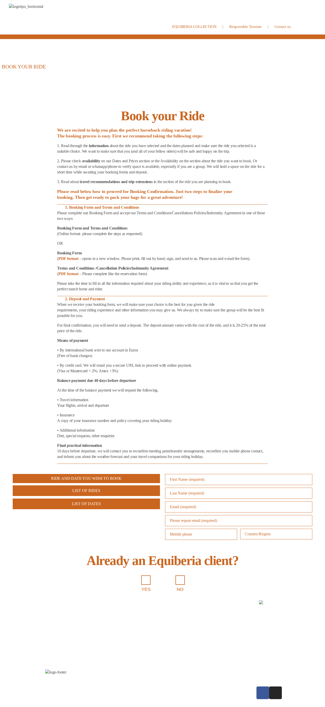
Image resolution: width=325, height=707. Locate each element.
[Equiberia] (47, 17)
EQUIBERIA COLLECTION (194, 27)
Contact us (282, 27)
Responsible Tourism (245, 27)
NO (180, 589)
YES (145, 589)
